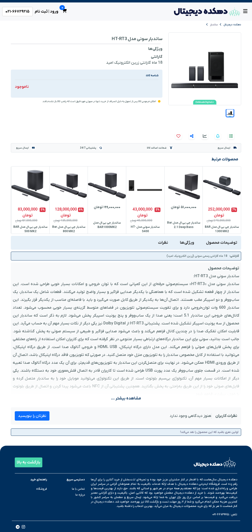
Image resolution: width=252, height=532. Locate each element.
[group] (222, 200)
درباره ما (80, 495)
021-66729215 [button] (17, 11)
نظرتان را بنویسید (32, 415)
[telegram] (18, 527)
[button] (230, 113)
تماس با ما (78, 489)
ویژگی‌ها (187, 242)
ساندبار (214, 24)
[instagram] (23, 527)
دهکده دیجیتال (232, 24)
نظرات (163, 242)
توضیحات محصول (221, 242)
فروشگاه (41, 489)
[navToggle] (245, 11)
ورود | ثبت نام (46, 11)
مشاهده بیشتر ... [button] (126, 398)
